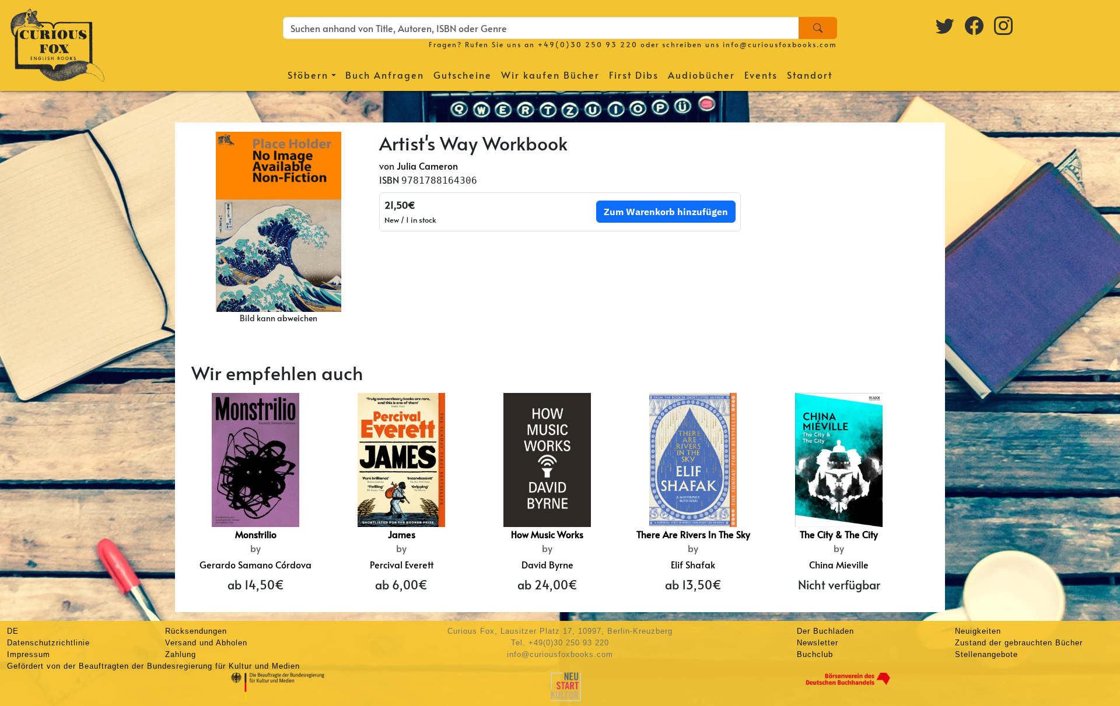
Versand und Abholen (206, 642)
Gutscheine (462, 74)
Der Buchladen (825, 631)
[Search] (818, 28)
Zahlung (180, 654)
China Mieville (839, 564)
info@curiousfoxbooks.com (780, 44)
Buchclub (815, 654)
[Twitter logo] (946, 25)
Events (761, 74)
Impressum (28, 654)
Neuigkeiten (978, 631)
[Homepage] (57, 44)
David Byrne (547, 564)
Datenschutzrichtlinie (48, 642)
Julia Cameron (427, 165)
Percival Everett (401, 564)
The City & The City (839, 534)
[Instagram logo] (1004, 25)
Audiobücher (701, 74)
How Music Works (547, 534)
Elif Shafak (693, 564)
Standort (809, 74)
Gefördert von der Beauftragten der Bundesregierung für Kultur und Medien (153, 666)
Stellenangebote (986, 654)
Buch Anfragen (384, 74)
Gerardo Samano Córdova (256, 564)
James (401, 534)
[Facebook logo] (975, 25)
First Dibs (634, 74)
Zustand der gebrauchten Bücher (1019, 642)
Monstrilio (255, 534)
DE (13, 631)
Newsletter (817, 642)
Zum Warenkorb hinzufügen (666, 211)
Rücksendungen (196, 631)
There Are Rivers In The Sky (693, 534)
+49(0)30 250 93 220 (588, 44)
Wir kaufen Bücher (550, 74)
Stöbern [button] (308, 74)
